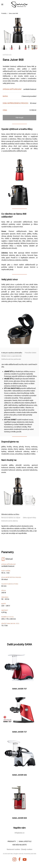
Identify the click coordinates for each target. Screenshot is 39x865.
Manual (9, 559)
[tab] (4, 47)
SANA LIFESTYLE (25, 841)
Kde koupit (19, 117)
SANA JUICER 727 (19, 732)
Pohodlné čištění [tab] (30, 353)
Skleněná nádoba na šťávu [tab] (10, 514)
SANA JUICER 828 (19, 818)
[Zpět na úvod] (19, 4)
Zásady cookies (26, 849)
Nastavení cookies (13, 849)
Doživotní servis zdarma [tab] (9, 521)
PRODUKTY (12, 841)
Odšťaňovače (7, 54)
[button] (2, 4)
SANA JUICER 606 (19, 775)
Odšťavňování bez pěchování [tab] (11, 359)
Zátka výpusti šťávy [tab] (29, 518)
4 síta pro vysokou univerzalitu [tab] (11, 353)
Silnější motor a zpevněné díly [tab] (11, 356)
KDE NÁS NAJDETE (20, 845)
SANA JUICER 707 (19, 689)
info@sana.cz (19, 833)
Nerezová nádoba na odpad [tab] (10, 518)
